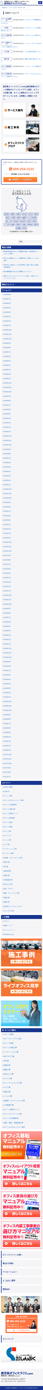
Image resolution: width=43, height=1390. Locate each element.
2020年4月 (7, 630)
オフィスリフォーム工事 (13, 1114)
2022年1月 (7, 538)
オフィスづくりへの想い (12, 1255)
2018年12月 (8, 701)
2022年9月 (7, 502)
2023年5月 (7, 467)
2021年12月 (8, 542)
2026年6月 (7, 303)
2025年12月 (8, 330)
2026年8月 (7, 294)
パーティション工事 (11, 1052)
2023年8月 (7, 454)
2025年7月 (7, 352)
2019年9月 (7, 661)
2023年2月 (7, 480)
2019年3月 (7, 688)
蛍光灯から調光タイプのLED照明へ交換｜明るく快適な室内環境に (21, 266)
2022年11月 (7, 493)
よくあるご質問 (9, 1281)
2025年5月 (7, 361)
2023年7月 (7, 458)
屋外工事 (6, 59)
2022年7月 (7, 511)
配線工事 (7, 1070)
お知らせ (7, 791)
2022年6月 (7, 515)
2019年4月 (7, 684)
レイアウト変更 (9, 853)
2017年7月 (7, 776)
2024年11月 (7, 387)
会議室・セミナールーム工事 (13, 858)
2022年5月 (7, 520)
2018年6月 (7, 728)
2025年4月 (7, 365)
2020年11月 (7, 599)
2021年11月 (7, 546)
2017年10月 (8, 763)
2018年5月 (7, 732)
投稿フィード (8, 925)
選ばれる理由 (8, 1263)
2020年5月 (7, 626)
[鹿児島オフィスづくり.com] (15, 3)
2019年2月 (7, 692)
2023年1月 (7, 485)
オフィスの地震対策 (6, 19)
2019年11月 (7, 653)
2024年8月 (7, 400)
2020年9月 (7, 608)
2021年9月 (7, 555)
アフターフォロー (10, 1272)
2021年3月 (7, 582)
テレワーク (7, 835)
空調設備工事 (8, 880)
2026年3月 (7, 316)
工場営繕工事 (9, 1105)
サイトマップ (8, 1339)
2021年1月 (7, 591)
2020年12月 (8, 595)
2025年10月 (8, 339)
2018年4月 (7, 737)
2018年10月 (8, 710)
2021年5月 (7, 573)
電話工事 (7, 902)
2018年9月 (7, 715)
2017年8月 (7, 772)
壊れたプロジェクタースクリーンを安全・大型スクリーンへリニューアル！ (21, 277)
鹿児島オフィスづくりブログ (13, 906)
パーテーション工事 (10, 849)
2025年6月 (7, 356)
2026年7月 (7, 299)
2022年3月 (7, 529)
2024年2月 (7, 427)
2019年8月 (7, 666)
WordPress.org (9, 934)
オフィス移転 (8, 827)
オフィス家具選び (6, 66)
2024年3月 (7, 423)
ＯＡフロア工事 (9, 911)
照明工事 (7, 875)
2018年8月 (7, 719)
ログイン (7, 921)
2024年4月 (7, 418)
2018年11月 (7, 706)
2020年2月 (7, 639)
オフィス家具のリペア (6, 43)
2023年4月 (7, 471)
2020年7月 (7, 617)
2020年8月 (7, 613)
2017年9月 (7, 768)
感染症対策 (7, 871)
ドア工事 (6, 51)
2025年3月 (7, 369)
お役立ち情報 (8, 787)
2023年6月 (7, 462)
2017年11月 (7, 759)
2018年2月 (7, 746)
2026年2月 (7, 321)
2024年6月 (7, 409)
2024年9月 (7, 396)
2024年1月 (7, 431)
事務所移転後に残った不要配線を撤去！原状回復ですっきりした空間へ (21, 252)
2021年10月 (8, 551)
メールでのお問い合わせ (22, 1330)
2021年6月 (7, 569)
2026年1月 (7, 325)
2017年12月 (8, 754)
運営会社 (6, 1289)
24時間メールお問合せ (21, 179)
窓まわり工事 (8, 884)
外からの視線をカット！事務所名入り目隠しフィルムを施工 (21, 259)
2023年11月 (7, 440)
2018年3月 (7, 741)
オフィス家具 (9, 1043)
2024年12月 (8, 383)
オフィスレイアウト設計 (13, 1039)
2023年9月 (7, 449)
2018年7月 (7, 723)
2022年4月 (7, 524)
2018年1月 (7, 750)
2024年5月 (7, 414)
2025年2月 (7, 374)
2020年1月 (7, 644)
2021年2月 (7, 586)
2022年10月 (8, 498)
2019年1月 (7, 697)
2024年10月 (8, 392)
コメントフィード (9, 930)
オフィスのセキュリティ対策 (14, 1127)
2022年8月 (7, 507)
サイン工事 (7, 831)
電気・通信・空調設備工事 (13, 1123)
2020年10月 (8, 604)
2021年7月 (7, 564)
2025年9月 (7, 343)
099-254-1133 (23, 169)
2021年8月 (7, 560)
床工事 (6, 28)
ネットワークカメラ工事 (13, 1083)
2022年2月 (7, 533)
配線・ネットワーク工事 (11, 893)
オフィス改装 (8, 822)
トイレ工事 (7, 840)
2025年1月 (7, 378)
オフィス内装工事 (6, 35)
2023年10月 (8, 445)
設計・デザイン (9, 889)
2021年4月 (7, 577)
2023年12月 (8, 436)
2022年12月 (8, 489)
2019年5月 (7, 679)
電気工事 (7, 897)
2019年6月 (7, 675)
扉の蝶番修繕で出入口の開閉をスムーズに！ (18, 271)
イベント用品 (8, 796)
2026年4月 (7, 312)
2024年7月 (7, 405)
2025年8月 (7, 347)
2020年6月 (7, 622)
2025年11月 (7, 334)
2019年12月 (8, 648)
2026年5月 (7, 308)
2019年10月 (8, 657)
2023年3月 (7, 476)
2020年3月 (7, 635)
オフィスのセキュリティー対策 (14, 800)
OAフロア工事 (9, 1056)
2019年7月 (7, 670)
